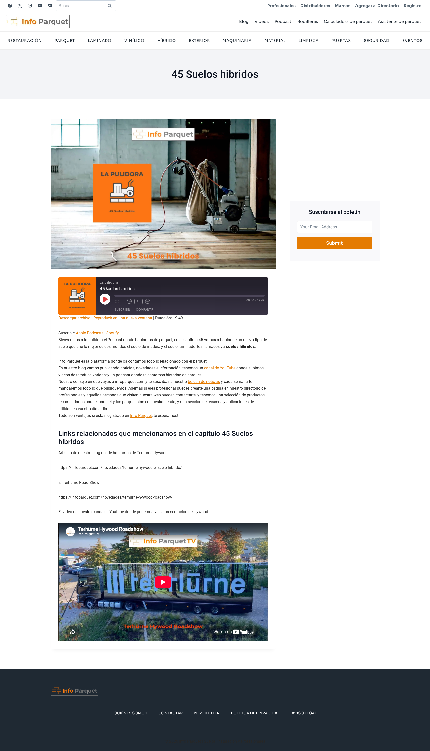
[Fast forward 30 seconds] (150, 301)
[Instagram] (30, 6)
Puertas (341, 40)
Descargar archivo (74, 318)
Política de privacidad (255, 713)
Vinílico (134, 40)
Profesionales (281, 5)
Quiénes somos (130, 713)
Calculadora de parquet (348, 21)
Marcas (342, 5)
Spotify (112, 333)
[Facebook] (10, 6)
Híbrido (166, 40)
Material (275, 40)
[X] (20, 6)
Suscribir (122, 309)
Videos (262, 21)
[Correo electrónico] (50, 6)
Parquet (65, 40)
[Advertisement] (335, 154)
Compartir (144, 309)
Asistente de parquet (399, 21)
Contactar (170, 713)
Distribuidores (315, 5)
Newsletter (207, 713)
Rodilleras (307, 21)
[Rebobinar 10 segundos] (129, 301)
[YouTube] (40, 6)
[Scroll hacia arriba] (418, 732)
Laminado (99, 40)
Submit (334, 243)
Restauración (24, 40)
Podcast (283, 21)
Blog (244, 21)
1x (138, 301)
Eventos (412, 40)
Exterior (199, 40)
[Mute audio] (119, 301)
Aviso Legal (304, 713)
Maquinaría (237, 40)
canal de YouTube (219, 368)
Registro (413, 5)
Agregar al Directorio (377, 5)
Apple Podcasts (89, 333)
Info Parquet (141, 415)
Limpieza (309, 40)
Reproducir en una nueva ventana (122, 318)
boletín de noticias (204, 381)
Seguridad (376, 40)
